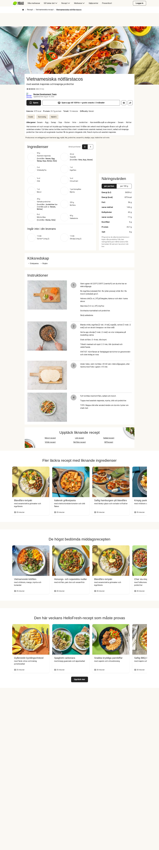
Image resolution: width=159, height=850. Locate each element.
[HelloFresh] (18, 3)
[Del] (130, 102)
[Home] (23, 9)
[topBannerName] (79, 19)
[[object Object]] (123, 102)
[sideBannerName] (116, 156)
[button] (60, 146)
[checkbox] (27, 89)
